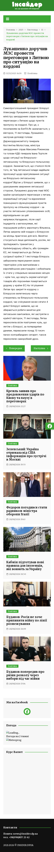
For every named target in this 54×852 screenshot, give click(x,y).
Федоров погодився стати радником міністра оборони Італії (26, 511)
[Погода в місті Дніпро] (27, 733)
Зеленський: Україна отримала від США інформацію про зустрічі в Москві (26, 454)
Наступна (39, 348)
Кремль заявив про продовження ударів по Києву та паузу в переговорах (25, 396)
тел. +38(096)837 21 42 (16, 837)
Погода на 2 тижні (17, 736)
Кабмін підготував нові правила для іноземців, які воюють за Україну (25, 565)
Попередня (15, 348)
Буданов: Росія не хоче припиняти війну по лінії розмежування (26, 620)
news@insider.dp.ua (25, 833)
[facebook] (27, 711)
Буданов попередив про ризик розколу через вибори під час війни (25, 675)
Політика (32, 73)
